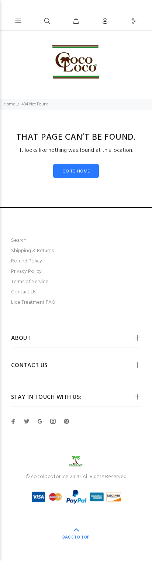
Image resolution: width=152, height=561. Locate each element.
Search (19, 240)
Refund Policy (26, 261)
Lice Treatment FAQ (33, 302)
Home (9, 104)
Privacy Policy (26, 271)
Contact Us (23, 292)
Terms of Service (29, 282)
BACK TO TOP (76, 537)
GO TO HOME (76, 171)
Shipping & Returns (32, 251)
